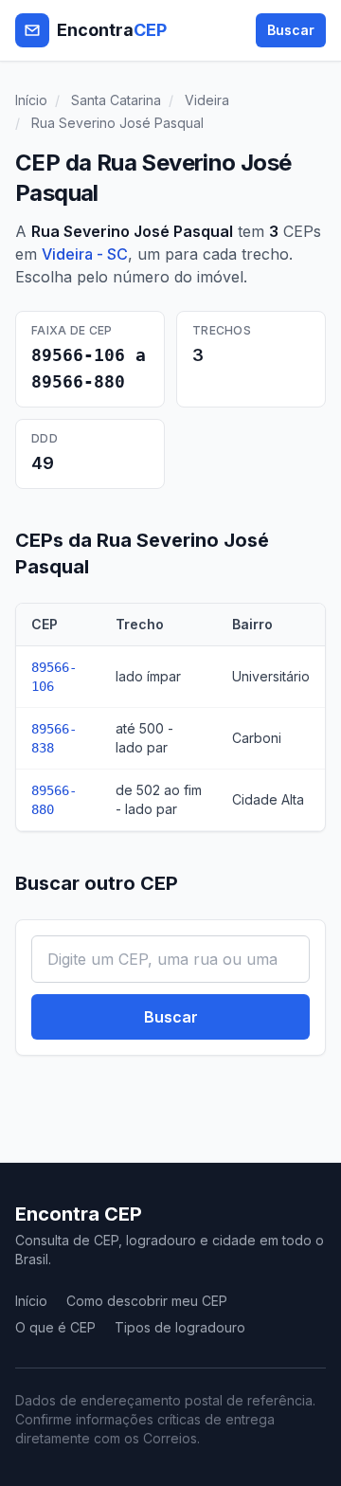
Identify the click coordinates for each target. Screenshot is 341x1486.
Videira (207, 100)
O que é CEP (55, 1327)
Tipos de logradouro (180, 1327)
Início (31, 100)
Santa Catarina (116, 100)
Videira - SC (85, 254)
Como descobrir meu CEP (146, 1301)
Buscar (290, 30)
